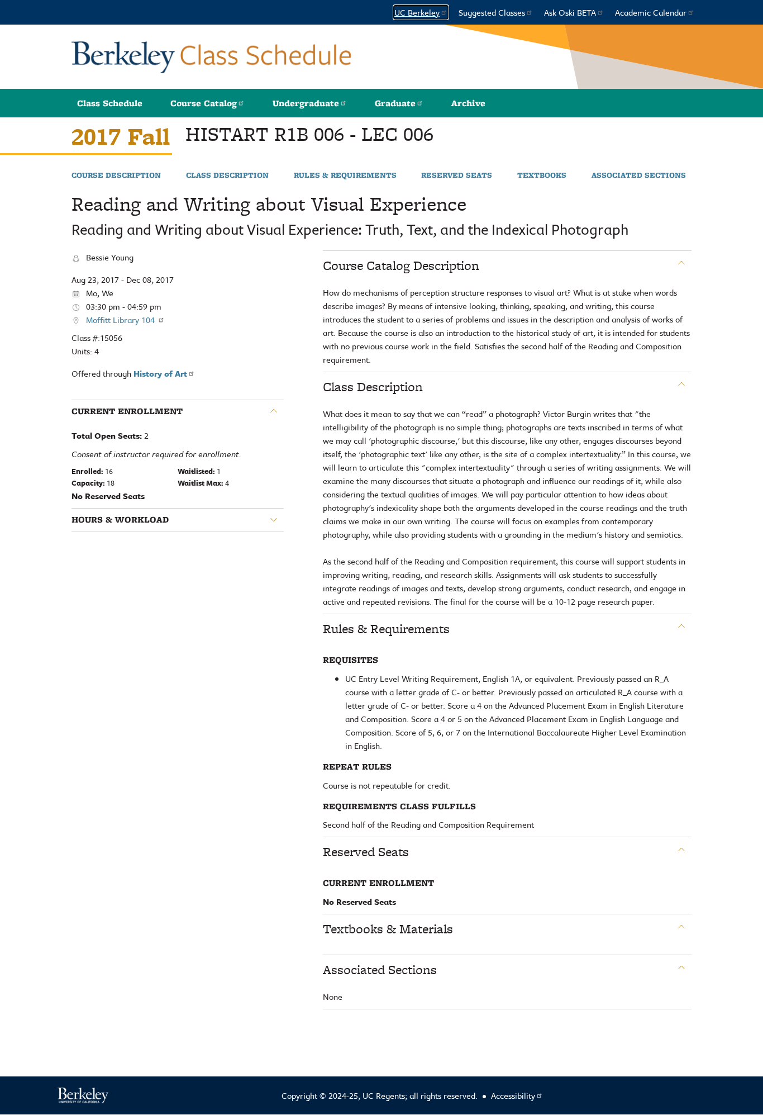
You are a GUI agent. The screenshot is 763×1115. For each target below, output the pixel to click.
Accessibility (513, 1095)
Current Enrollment (127, 411)
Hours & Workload (120, 519)
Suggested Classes (492, 12)
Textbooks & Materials (388, 929)
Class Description (227, 175)
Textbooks (541, 175)
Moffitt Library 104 (121, 320)
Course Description (116, 175)
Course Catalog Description (401, 265)
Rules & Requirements (345, 175)
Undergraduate (306, 103)
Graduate (395, 103)
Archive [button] (468, 103)
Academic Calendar (650, 12)
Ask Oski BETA (570, 12)
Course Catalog (203, 103)
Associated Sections (639, 175)
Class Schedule (109, 103)
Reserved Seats (456, 175)
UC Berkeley (417, 12)
